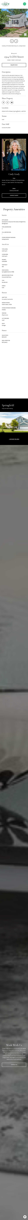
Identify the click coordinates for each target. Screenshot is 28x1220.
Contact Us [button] (14, 1064)
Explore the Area (14, 439)
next (16, 41)
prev (12, 41)
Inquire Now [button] (14, 65)
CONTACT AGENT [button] (14, 195)
